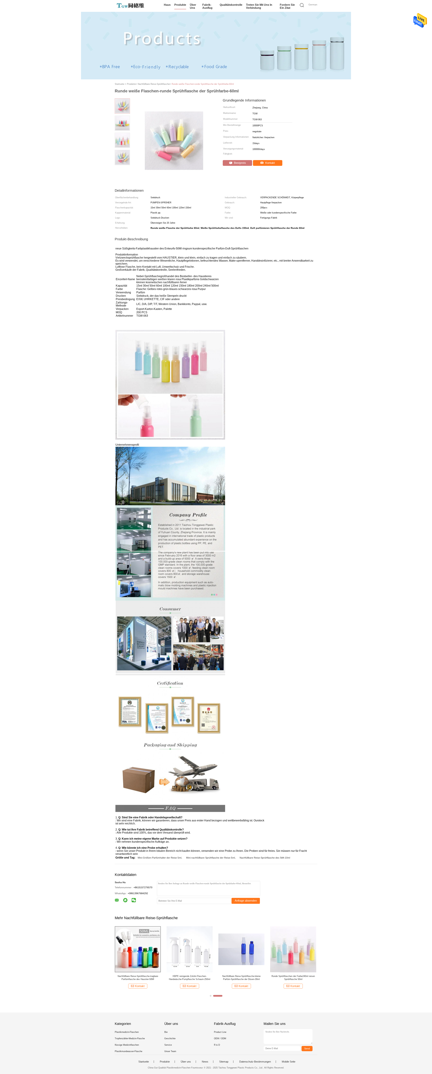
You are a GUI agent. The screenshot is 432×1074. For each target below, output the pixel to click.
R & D (217, 1045)
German (312, 4)
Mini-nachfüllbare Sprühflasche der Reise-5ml (210, 857)
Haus (167, 4)
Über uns (193, 6)
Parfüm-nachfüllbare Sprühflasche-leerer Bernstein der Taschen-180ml (241, 977)
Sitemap (223, 1061)
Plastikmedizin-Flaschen (127, 1032)
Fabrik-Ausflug (207, 6)
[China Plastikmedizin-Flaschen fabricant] (131, 5)
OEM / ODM (220, 1038)
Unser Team (170, 1051)
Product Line (220, 1032)
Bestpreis (239, 162)
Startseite (143, 1061)
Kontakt (269, 162)
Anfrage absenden (246, 900)
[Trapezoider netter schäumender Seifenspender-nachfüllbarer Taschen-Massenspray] (293, 949)
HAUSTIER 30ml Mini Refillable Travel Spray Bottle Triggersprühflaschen (190, 977)
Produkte (180, 4)
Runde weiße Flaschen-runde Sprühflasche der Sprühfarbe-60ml (203, 84)
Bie (166, 1032)
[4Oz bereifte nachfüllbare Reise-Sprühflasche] (138, 949)
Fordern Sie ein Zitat (287, 6)
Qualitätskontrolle (231, 4)
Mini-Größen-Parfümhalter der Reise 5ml (159, 857)
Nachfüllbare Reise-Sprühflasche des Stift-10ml (265, 857)
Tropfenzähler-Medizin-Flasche (130, 1038)
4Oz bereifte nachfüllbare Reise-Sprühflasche (138, 976)
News (205, 1061)
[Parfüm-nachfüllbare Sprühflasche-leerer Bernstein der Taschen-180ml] (241, 949)
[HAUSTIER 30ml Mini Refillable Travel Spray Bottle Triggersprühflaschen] (190, 949)
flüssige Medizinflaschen (127, 1045)
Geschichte (170, 1038)
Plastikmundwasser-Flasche (128, 1051)
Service (168, 1045)
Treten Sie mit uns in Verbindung (259, 6)
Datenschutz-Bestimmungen (255, 1061)
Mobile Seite (288, 1061)
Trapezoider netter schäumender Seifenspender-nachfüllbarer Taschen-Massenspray (293, 978)
